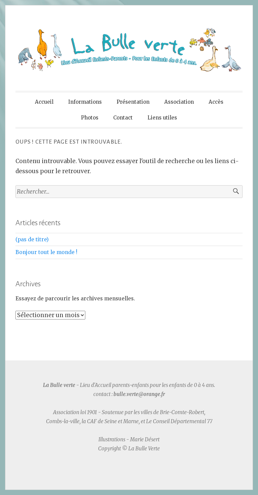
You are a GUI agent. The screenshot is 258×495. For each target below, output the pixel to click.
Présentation (133, 102)
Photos (89, 117)
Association (179, 102)
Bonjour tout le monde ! (46, 252)
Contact (123, 117)
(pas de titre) (32, 239)
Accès (216, 102)
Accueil (44, 102)
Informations (85, 102)
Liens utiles (162, 117)
